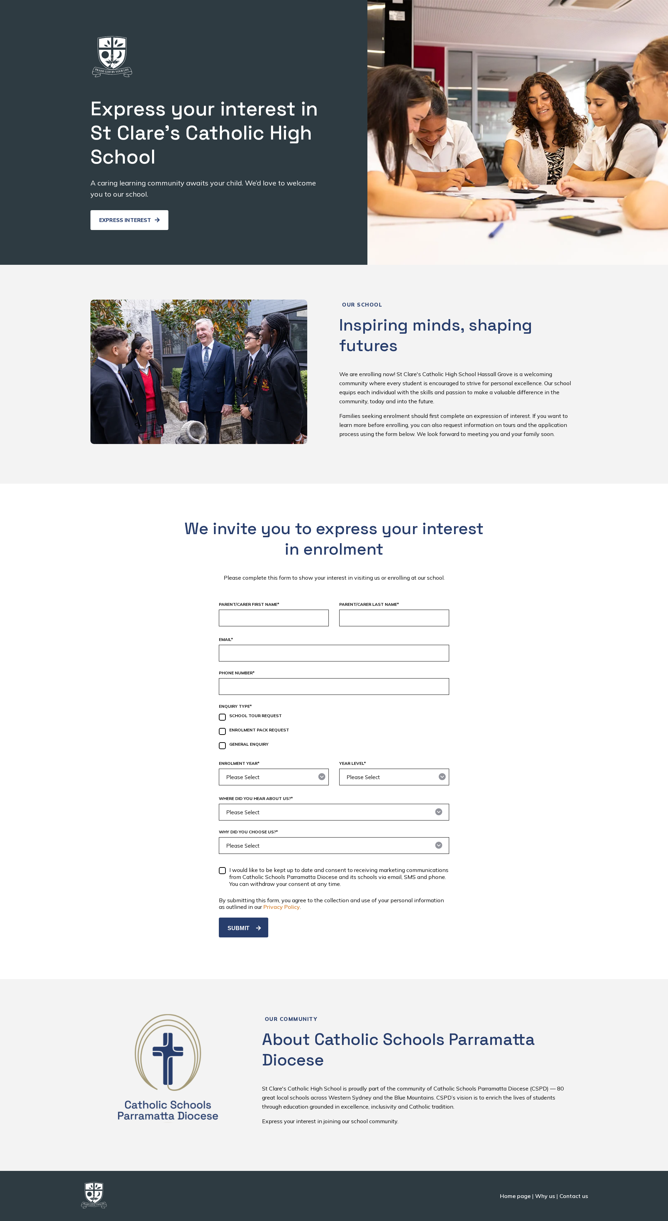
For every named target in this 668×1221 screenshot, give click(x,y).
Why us (545, 1195)
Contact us (573, 1195)
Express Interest (126, 220)
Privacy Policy (281, 906)
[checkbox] (334, 732)
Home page (515, 1195)
